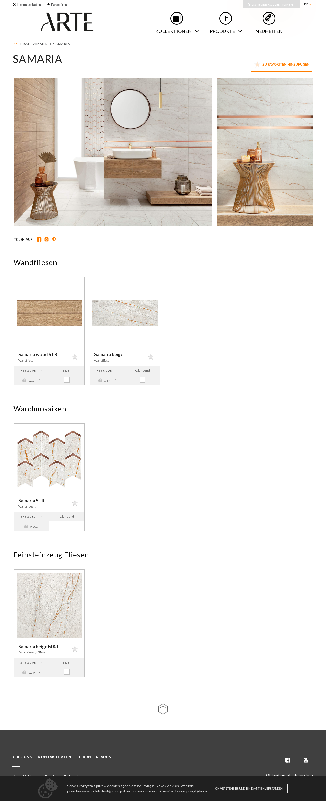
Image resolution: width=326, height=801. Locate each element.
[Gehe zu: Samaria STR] (49, 459)
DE (306, 4)
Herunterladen (29, 5)
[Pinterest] (53, 240)
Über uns (22, 757)
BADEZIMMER (35, 44)
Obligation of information (289, 775)
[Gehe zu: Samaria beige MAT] (49, 605)
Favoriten (59, 5)
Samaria (61, 44)
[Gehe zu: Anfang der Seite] (163, 709)
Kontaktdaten (54, 757)
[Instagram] (46, 240)
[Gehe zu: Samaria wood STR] (49, 313)
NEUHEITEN (269, 31)
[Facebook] (38, 240)
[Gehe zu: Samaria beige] (125, 313)
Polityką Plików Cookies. (158, 786)
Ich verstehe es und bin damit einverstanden (249, 788)
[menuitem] (308, 4)
